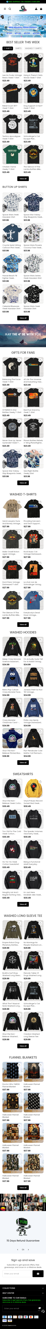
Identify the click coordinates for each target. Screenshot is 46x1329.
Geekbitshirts (12, 1325)
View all (23, 178)
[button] (4, 8)
